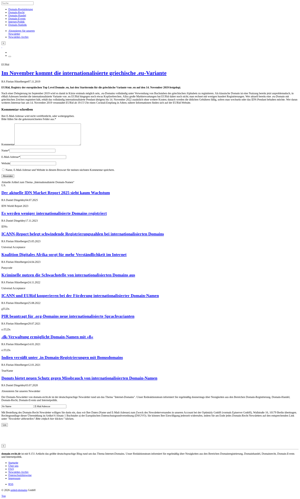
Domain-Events (17, 18)
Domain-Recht (16, 12)
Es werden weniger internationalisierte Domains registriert (54, 213)
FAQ (11, 468)
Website (5, 163)
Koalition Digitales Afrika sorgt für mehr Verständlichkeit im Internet (64, 254)
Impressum (14, 478)
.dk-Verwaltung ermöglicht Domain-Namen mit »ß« (47, 337)
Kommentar (7, 144)
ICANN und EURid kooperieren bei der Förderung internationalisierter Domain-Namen (80, 295)
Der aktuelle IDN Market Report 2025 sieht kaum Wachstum (55, 192)
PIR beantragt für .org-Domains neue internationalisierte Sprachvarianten (67, 316)
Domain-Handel (17, 15)
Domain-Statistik (17, 24)
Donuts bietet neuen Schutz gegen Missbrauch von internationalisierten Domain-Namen (79, 378)
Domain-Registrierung (20, 9)
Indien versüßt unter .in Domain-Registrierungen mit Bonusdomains (62, 357)
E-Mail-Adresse (10, 156)
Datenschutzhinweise (20, 475)
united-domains (18, 490)
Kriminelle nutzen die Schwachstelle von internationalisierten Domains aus (68, 275)
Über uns (13, 465)
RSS (10, 484)
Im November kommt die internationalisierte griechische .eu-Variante (83, 73)
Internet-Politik (16, 21)
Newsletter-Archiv (18, 472)
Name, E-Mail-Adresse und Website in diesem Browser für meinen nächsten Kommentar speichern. (60, 169)
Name (5, 150)
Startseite (13, 462)
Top (3, 495)
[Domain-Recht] (1, 46)
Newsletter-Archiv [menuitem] (18, 37)
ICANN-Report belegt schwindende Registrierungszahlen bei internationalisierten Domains (82, 234)
